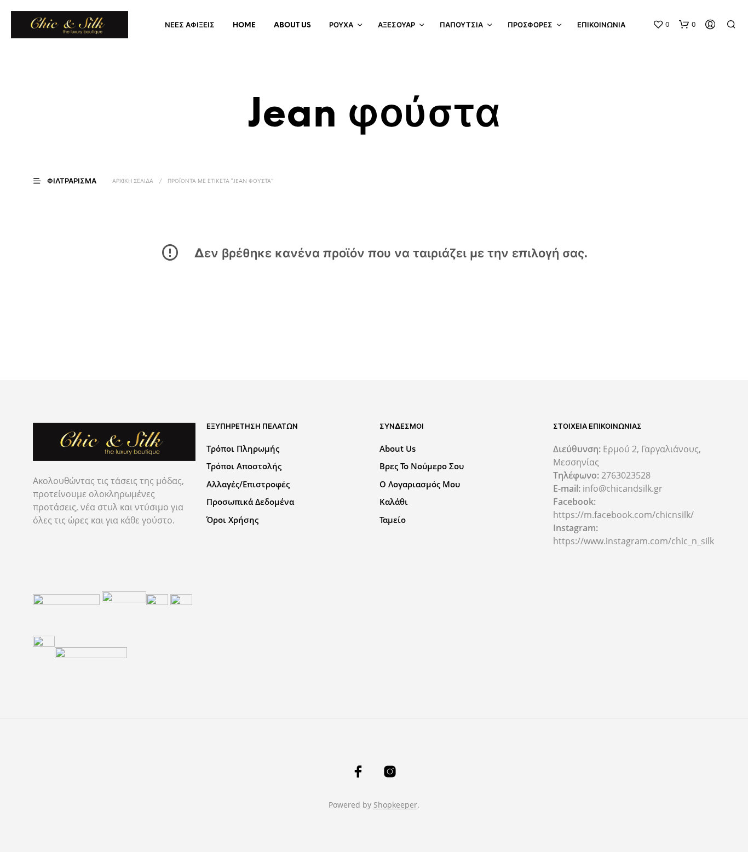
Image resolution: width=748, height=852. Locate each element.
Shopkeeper (395, 805)
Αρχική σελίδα (132, 182)
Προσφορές (530, 25)
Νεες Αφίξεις (190, 25)
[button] (661, 24)
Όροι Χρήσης (232, 519)
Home (244, 25)
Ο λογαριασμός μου (419, 484)
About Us (292, 25)
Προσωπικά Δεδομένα (250, 501)
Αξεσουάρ (396, 25)
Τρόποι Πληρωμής (242, 448)
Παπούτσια (461, 25)
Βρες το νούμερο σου (421, 465)
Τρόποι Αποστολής (243, 465)
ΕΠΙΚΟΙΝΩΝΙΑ (601, 25)
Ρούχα (341, 25)
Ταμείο (392, 519)
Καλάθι (393, 501)
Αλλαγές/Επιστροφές (248, 484)
